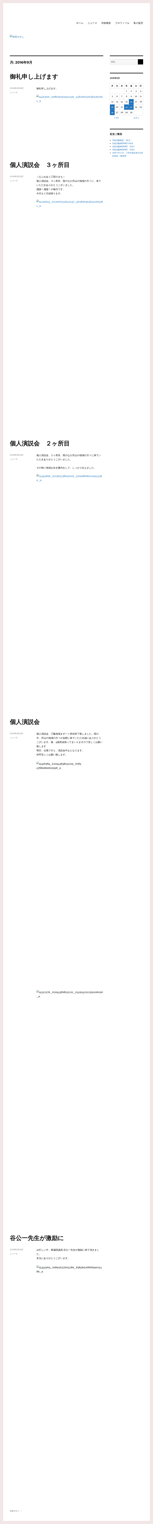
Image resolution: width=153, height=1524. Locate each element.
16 (131, 101)
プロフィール (122, 23)
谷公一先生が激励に (37, 1237)
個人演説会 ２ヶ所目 (40, 443)
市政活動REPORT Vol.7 (123, 146)
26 (112, 112)
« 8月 (116, 118)
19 (112, 107)
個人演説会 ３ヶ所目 (40, 164)
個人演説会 (25, 721)
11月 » (136, 118)
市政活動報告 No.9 (121, 140)
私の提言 (138, 23)
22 (127, 107)
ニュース (92, 23)
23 (131, 107)
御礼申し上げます (34, 76)
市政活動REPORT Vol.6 (123, 149)
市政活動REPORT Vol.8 (122, 143)
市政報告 (106, 23)
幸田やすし (15, 1511)
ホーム (79, 23)
